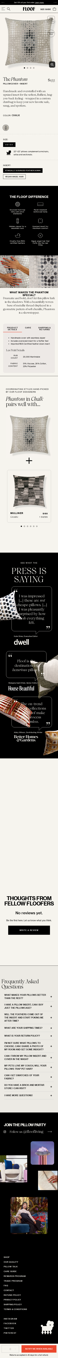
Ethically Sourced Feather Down (22, 170)
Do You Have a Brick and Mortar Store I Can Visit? (24, 1087)
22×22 (9, 145)
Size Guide (45, 9)
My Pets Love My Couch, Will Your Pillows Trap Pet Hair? (25, 1067)
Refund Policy (12, 1295)
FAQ (6, 1285)
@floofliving (33, 1131)
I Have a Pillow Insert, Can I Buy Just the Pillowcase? (23, 1006)
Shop (7, 1257)
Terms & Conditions (15, 1309)
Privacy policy (12, 1300)
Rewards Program (15, 1276)
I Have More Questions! (18, 1095)
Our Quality (11, 1262)
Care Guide (10, 1271)
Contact (9, 1290)
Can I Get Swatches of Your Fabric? (21, 1077)
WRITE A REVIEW (29, 930)
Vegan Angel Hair (14, 177)
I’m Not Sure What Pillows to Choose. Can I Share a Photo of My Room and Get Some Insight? (23, 1046)
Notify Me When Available (39, 1349)
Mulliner (16, 513)
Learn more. (22, 2)
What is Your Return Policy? (22, 1035)
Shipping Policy (13, 1304)
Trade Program (13, 1281)
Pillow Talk (11, 1266)
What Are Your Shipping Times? (23, 1028)
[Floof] (29, 9)
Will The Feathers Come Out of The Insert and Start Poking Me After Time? (23, 1017)
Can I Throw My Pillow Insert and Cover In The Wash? (25, 1057)
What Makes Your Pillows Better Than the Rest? (25, 996)
